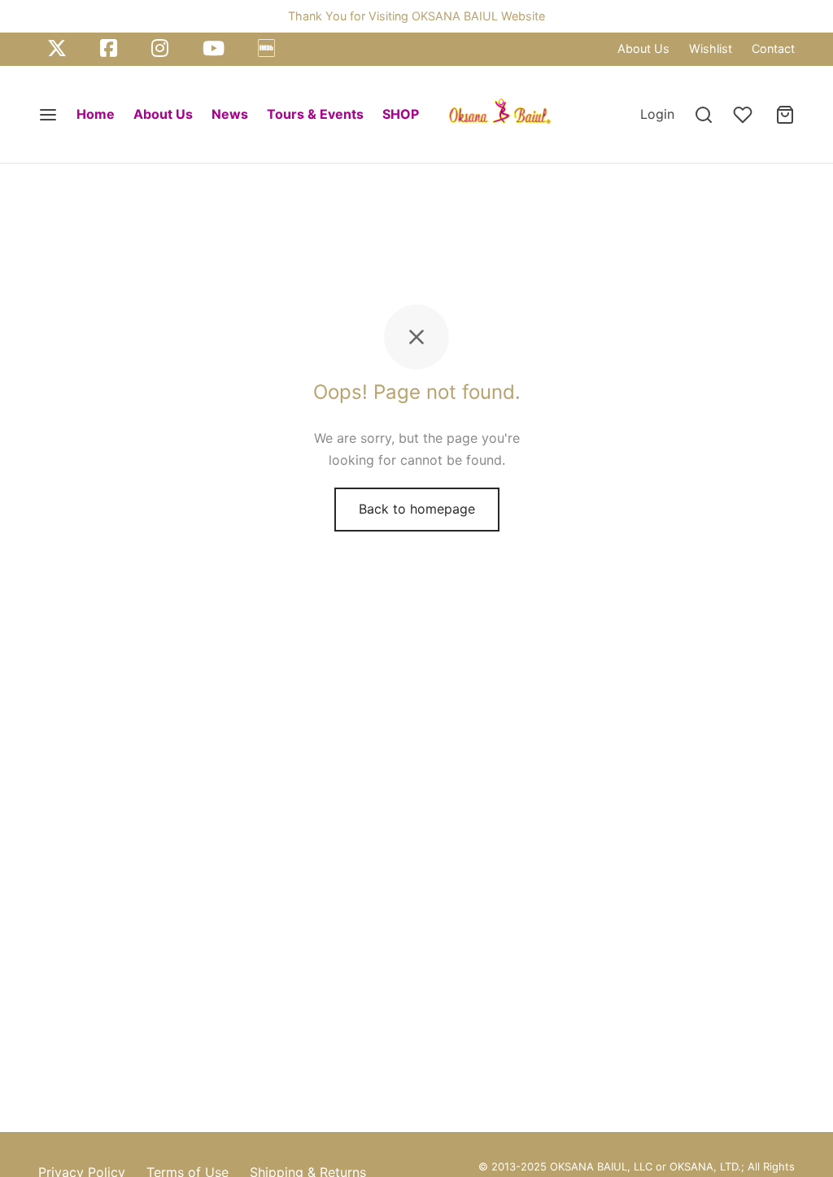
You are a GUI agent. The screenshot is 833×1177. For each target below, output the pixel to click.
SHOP (400, 114)
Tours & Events (315, 114)
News (230, 114)
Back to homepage (417, 509)
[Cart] (785, 115)
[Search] (703, 115)
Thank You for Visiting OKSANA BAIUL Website (416, 16)
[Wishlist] (744, 115)
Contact (773, 48)
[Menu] (48, 114)
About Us (643, 48)
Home (95, 114)
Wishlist (710, 48)
